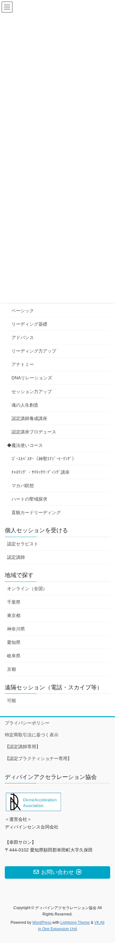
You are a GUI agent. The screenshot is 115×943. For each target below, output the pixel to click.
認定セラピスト (22, 543)
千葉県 (13, 602)
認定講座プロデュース (34, 431)
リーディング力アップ (34, 350)
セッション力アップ (32, 391)
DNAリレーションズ (32, 377)
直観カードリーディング (36, 512)
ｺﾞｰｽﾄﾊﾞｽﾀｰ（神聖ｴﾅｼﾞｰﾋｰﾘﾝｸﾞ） (44, 458)
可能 (11, 700)
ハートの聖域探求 (29, 499)
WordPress (41, 922)
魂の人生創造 (25, 405)
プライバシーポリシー (27, 722)
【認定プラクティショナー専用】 (38, 758)
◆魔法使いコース (25, 445)
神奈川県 (16, 628)
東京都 (13, 615)
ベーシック (23, 310)
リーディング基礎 (29, 324)
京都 (11, 669)
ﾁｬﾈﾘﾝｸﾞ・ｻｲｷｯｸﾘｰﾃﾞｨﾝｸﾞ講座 (41, 472)
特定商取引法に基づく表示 (31, 734)
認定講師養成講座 (29, 418)
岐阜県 (13, 655)
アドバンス (23, 337)
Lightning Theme (75, 922)
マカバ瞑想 (23, 485)
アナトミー (23, 364)
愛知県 (13, 642)
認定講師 (16, 557)
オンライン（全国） (27, 588)
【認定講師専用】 (23, 746)
